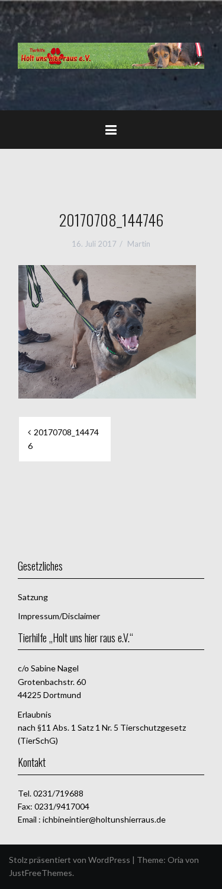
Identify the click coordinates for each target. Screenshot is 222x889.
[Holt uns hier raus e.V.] (111, 54)
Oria (176, 860)
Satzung (33, 597)
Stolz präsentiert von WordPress (69, 860)
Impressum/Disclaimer (59, 616)
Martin (138, 243)
